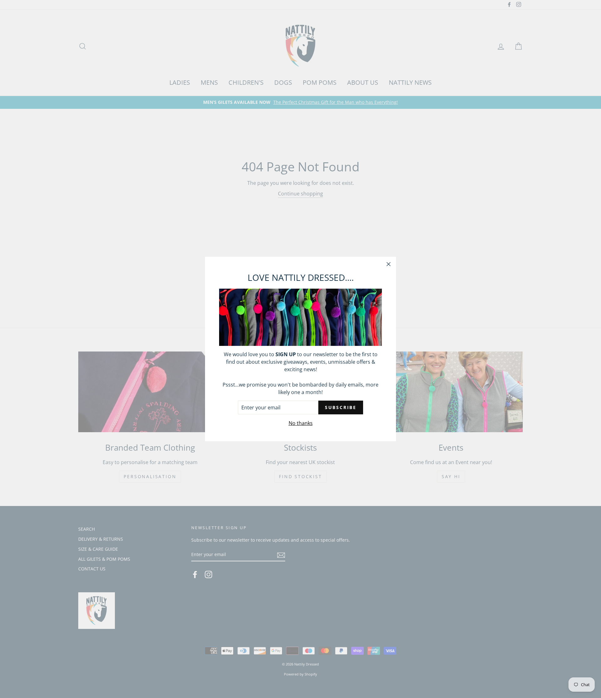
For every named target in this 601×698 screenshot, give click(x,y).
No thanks (301, 423)
